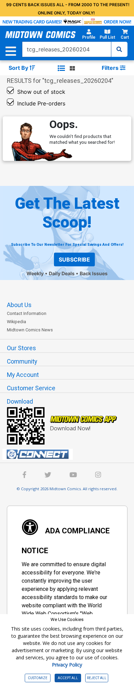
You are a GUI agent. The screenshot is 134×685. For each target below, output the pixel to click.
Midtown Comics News (30, 329)
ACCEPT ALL (68, 678)
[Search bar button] (119, 49)
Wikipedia (16, 321)
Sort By (19, 67)
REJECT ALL (97, 678)
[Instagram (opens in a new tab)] (98, 475)
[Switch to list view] (61, 68)
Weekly (35, 273)
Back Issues (94, 273)
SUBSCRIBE (74, 259)
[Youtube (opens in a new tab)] (73, 475)
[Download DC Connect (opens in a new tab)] (70, 454)
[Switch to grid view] (72, 68)
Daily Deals (62, 273)
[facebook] (24, 475)
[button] (89, 35)
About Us (19, 305)
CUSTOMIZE (37, 678)
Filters (111, 67)
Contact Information (26, 313)
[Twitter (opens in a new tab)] (47, 475)
